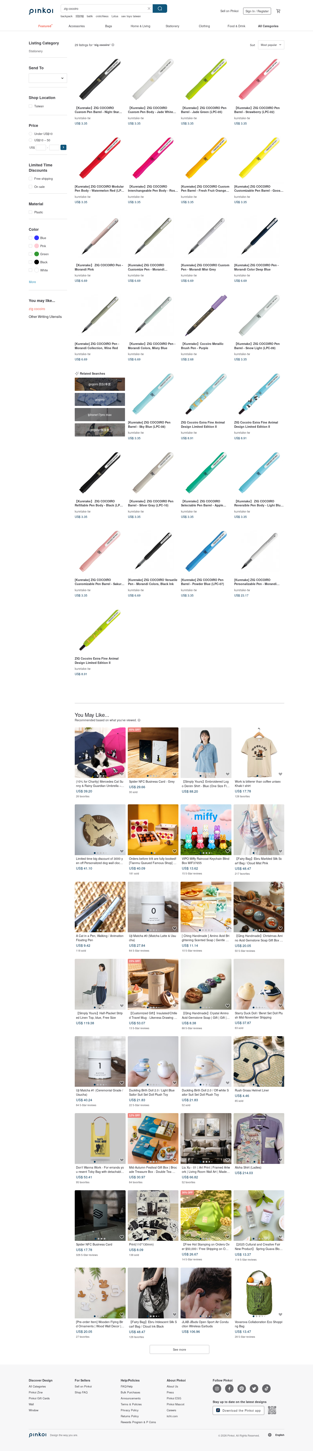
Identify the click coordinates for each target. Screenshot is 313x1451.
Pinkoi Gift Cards (39, 1398)
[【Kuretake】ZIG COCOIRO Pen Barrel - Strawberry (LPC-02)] (259, 79)
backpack (67, 16)
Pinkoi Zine (36, 1392)
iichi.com (172, 1416)
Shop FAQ (81, 1392)
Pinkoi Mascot (175, 1404)
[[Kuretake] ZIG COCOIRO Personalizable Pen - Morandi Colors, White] (259, 551)
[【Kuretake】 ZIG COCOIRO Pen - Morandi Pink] (100, 237)
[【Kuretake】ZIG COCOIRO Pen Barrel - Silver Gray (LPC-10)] (153, 473)
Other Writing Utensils (45, 316)
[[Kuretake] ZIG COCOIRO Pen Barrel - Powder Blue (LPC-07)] (206, 551)
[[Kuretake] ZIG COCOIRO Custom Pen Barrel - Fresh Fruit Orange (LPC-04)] (206, 158)
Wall (31, 1404)
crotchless (102, 16)
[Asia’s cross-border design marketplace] (41, 11)
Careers (171, 1410)
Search (160, 8)
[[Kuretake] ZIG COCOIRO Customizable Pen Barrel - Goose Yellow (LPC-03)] (259, 158)
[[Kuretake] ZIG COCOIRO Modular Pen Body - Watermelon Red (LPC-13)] (100, 158)
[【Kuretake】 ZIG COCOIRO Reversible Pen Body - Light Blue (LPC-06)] (259, 473)
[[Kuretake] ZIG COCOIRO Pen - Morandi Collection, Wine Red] (100, 315)
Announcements (131, 1398)
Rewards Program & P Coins (138, 1422)
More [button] (32, 282)
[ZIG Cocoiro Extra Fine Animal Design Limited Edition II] (206, 394)
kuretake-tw (82, 118)
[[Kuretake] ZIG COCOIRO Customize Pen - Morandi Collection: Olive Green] (153, 237)
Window (33, 1410)
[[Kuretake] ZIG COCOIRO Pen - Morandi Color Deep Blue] (259, 237)
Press (170, 1392)
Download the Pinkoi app (241, 1410)
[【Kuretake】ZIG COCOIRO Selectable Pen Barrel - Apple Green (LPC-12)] (206, 473)
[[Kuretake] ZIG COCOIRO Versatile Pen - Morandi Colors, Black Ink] (153, 551)
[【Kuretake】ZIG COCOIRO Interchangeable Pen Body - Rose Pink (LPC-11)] (153, 158)
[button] (63, 147)
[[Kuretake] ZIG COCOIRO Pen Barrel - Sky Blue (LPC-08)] (153, 394)
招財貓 (80, 16)
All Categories (37, 1386)
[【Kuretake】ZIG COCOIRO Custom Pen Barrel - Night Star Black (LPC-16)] (100, 79)
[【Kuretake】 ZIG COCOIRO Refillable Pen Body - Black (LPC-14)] (100, 473)
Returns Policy (130, 1416)
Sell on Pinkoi (229, 11)
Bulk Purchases (130, 1392)
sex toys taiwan (131, 16)
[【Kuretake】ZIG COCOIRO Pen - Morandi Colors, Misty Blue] (153, 315)
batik (90, 16)
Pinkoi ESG (174, 1398)
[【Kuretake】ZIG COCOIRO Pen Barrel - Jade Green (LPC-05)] (206, 79)
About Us (172, 1386)
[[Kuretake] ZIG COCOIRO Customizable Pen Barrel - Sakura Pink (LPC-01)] (100, 551)
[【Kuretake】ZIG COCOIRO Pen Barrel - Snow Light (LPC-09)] (259, 315)
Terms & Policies (131, 1404)
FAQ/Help (127, 1386)
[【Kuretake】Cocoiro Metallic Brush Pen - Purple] (206, 315)
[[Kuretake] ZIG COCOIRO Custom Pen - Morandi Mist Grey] (206, 237)
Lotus (115, 16)
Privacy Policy (130, 1410)
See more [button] (179, 1349)
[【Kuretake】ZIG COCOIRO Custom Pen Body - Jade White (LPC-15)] (153, 79)
